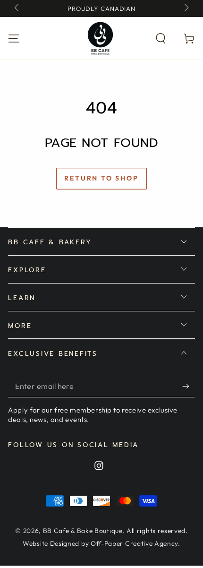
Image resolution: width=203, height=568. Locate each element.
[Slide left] (17, 8)
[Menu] (14, 38)
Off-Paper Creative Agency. (135, 543)
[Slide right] (186, 8)
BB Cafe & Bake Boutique (83, 530)
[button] (160, 38)
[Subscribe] (188, 387)
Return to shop (101, 178)
